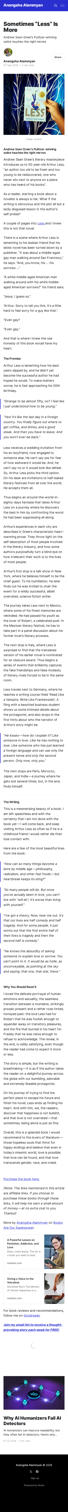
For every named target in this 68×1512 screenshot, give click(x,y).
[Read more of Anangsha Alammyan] (8, 52)
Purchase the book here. (21, 1179)
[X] (30, 1471)
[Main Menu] (62, 5)
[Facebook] (37, 1471)
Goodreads (32, 1315)
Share (57, 57)
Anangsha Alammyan (23, 5)
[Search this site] (55, 5)
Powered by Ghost (34, 1485)
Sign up (35, 1478)
